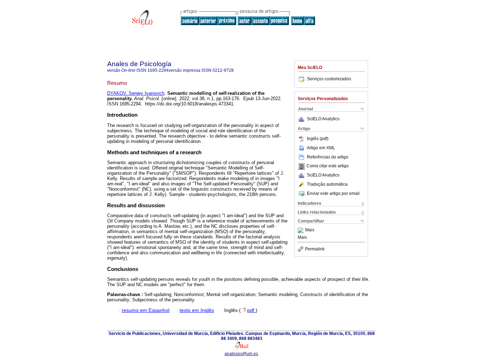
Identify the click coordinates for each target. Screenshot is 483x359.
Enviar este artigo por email (333, 193)
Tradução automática (327, 184)
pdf (251, 310)
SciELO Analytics (323, 118)
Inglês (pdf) (317, 138)
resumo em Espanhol (145, 310)
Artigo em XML (321, 147)
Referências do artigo (327, 157)
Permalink (315, 249)
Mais (309, 230)
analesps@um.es (241, 353)
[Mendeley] (301, 230)
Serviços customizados (329, 78)
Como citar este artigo (328, 166)
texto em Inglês (197, 310)
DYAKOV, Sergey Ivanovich (135, 93)
